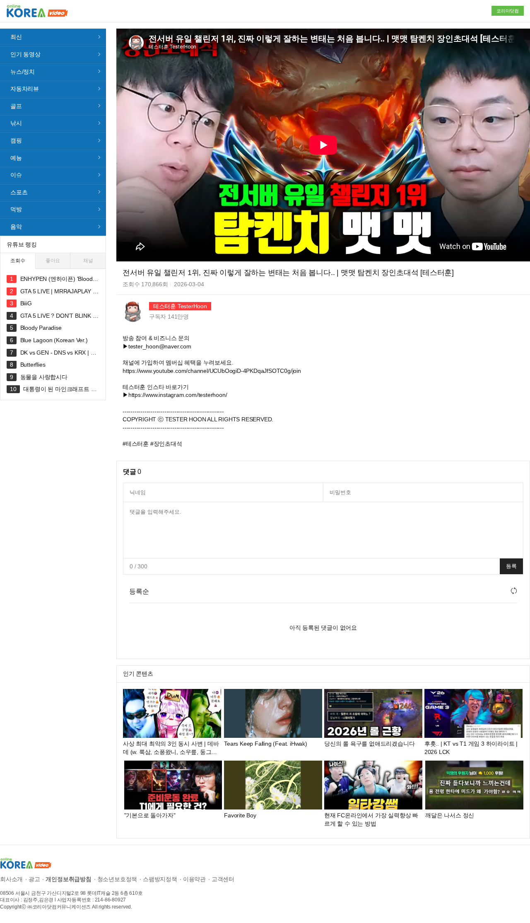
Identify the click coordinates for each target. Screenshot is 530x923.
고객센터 (223, 879)
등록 (511, 566)
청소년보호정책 (117, 879)
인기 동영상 (25, 54)
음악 (16, 226)
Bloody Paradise (41, 327)
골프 (16, 106)
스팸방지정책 (160, 879)
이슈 (16, 175)
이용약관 (194, 879)
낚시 (16, 123)
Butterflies (33, 364)
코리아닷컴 (507, 10)
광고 (34, 879)
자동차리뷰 (24, 88)
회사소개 (11, 879)
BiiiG (26, 303)
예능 (16, 158)
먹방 (16, 209)
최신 (16, 37)
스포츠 (18, 192)
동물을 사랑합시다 (43, 377)
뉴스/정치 (22, 71)
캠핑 (16, 140)
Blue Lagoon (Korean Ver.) (54, 340)
